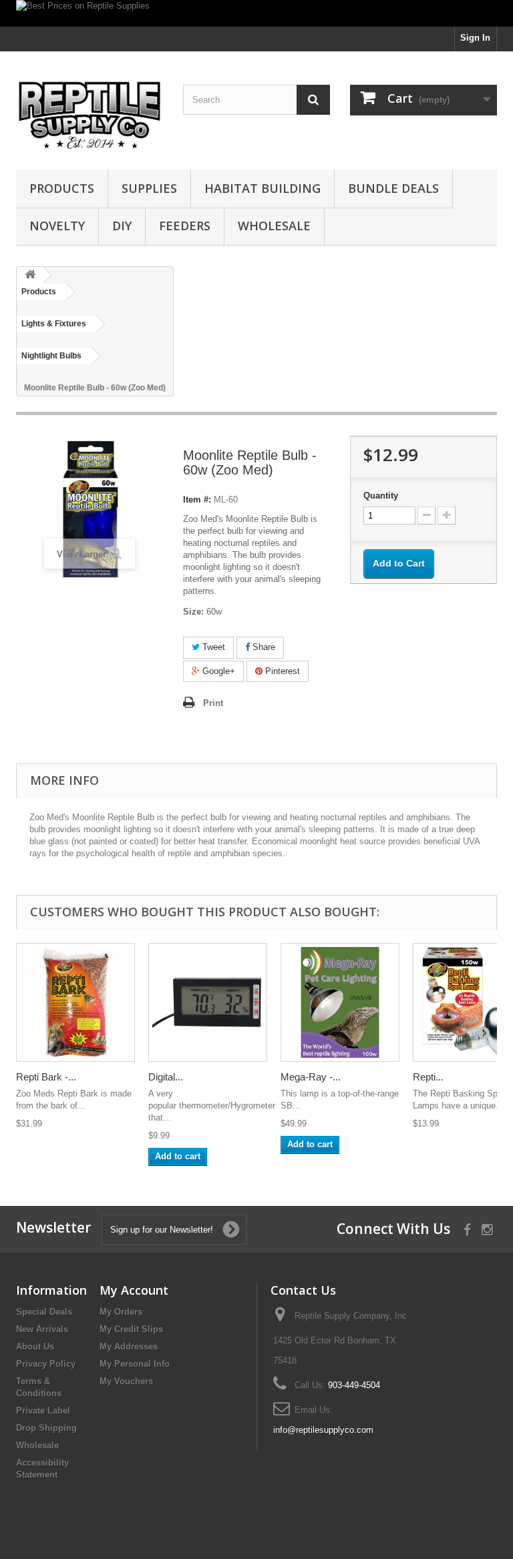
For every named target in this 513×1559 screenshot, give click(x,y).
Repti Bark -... (46, 1076)
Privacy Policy (45, 1364)
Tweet (212, 647)
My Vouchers (126, 1381)
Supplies (149, 188)
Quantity (380, 496)
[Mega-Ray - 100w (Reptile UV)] (340, 1002)
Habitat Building (262, 188)
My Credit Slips (131, 1329)
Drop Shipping (46, 1428)
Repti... (428, 1076)
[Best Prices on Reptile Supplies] (256, 13)
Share (262, 647)
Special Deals (44, 1312)
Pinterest (281, 671)
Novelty (57, 226)
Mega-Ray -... (311, 1076)
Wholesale (274, 226)
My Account (134, 1290)
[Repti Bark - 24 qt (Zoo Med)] (75, 1002)
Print (213, 703)
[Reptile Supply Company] (89, 115)
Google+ (217, 671)
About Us (35, 1346)
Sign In (475, 38)
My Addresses (129, 1346)
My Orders (121, 1312)
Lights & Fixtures (53, 323)
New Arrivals (42, 1329)
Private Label (43, 1411)
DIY (122, 226)
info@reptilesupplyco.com (323, 1430)
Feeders (184, 226)
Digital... (165, 1076)
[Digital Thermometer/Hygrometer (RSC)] (207, 1002)
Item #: (197, 500)
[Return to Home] (30, 275)
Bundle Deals (393, 188)
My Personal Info (135, 1364)
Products (61, 188)
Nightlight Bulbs (51, 355)
